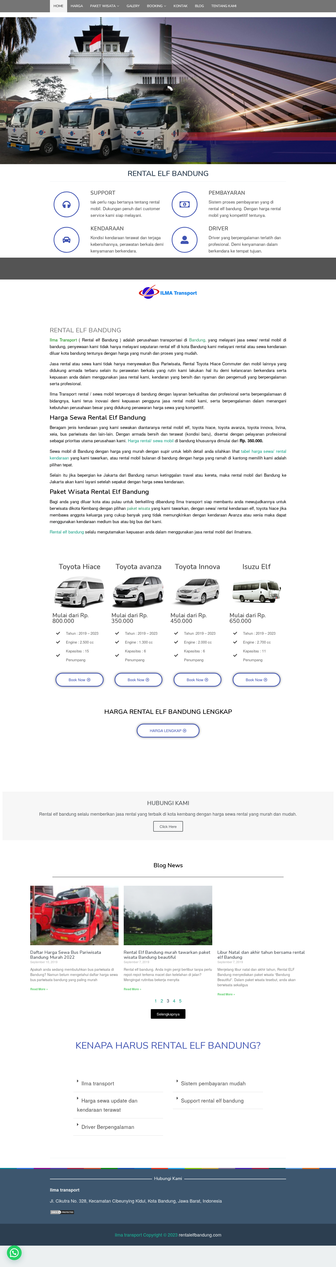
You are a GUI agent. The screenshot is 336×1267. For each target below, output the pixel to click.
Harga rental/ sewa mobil (151, 440)
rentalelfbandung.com (200, 1234)
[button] (118, 1083)
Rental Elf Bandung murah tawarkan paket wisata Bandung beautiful (167, 954)
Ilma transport (97, 1083)
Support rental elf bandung (212, 1100)
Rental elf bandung (67, 532)
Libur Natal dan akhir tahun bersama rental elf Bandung (261, 954)
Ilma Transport (63, 340)
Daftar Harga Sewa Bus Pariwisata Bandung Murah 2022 (65, 954)
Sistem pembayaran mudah (213, 1083)
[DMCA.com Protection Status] (62, 1211)
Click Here (168, 826)
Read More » (39, 989)
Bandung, (197, 340)
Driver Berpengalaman (107, 1126)
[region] (168, 91)
